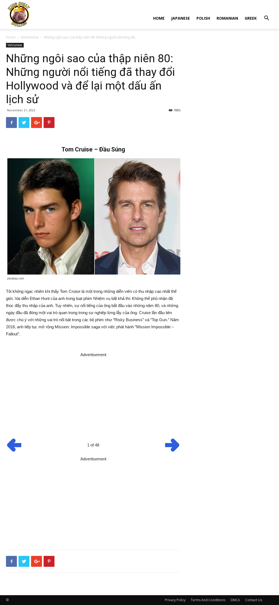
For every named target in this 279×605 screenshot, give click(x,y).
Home (159, 18)
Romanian (227, 18)
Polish (203, 18)
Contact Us (253, 600)
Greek (251, 18)
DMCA (235, 600)
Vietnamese (30, 37)
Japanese (180, 18)
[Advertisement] (93, 396)
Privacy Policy (175, 600)
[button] (266, 18)
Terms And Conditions (208, 600)
